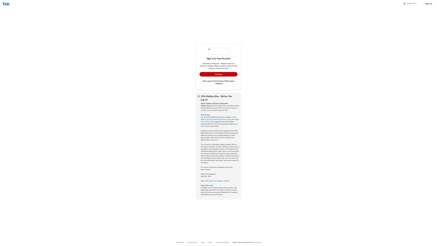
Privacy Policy (192, 242)
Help (210, 242)
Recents (228, 108)
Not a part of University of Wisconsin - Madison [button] (218, 82)
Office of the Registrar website (219, 181)
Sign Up (428, 4)
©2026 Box (180, 242)
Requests (220, 194)
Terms (203, 242)
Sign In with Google (222, 242)
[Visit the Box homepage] (6, 3)
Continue (218, 74)
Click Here (257, 242)
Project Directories (207, 185)
